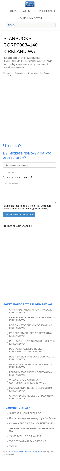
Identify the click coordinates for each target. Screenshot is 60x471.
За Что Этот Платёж (21, 451)
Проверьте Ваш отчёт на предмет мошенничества (30, 15)
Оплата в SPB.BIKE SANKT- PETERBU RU (32, 423)
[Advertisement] (30, 108)
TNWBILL (14, 446)
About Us (37, 451)
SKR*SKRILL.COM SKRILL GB (25, 413)
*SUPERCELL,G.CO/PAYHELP (25, 436)
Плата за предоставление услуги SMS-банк (32, 418)
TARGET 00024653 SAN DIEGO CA (27, 441)
